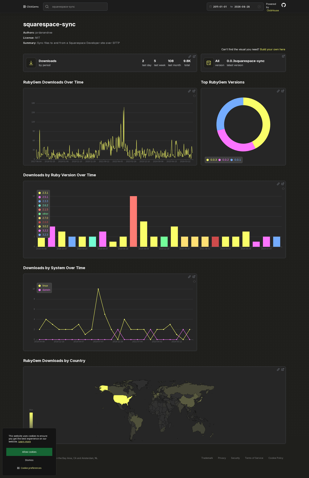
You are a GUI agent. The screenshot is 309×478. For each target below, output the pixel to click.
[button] (29, 468)
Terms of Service (254, 458)
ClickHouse (273, 10)
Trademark (207, 458)
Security (235, 458)
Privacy (222, 458)
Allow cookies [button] (29, 451)
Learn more (24, 441)
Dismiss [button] (29, 460)
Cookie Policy (275, 458)
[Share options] (189, 56)
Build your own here (272, 49)
